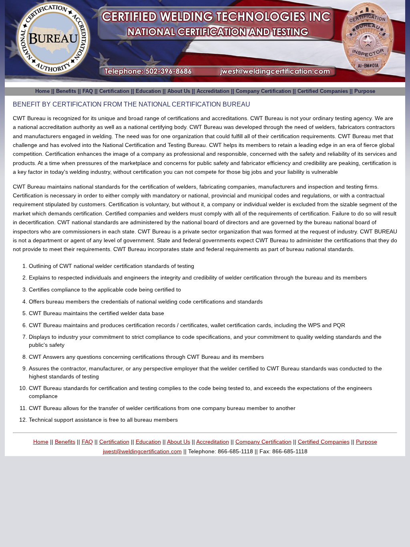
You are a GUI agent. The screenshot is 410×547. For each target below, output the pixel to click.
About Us (178, 91)
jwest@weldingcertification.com (142, 451)
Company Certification (263, 91)
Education (148, 91)
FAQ (87, 91)
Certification (114, 91)
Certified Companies (322, 91)
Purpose (364, 91)
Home (42, 91)
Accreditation (213, 91)
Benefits (66, 91)
